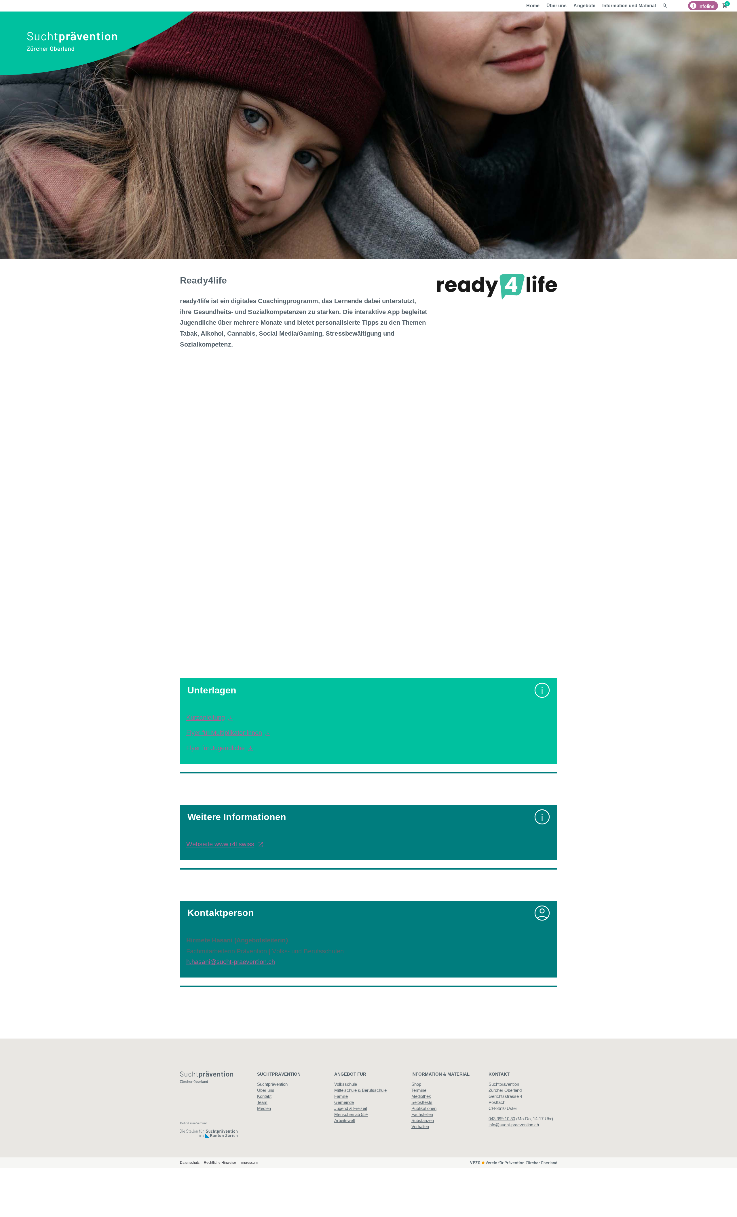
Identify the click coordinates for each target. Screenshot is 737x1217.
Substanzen (422, 1120)
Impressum (249, 1163)
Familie (341, 1096)
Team (262, 1102)
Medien (264, 1108)
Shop (416, 1084)
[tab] (368, 479)
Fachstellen (422, 1114)
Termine (418, 1090)
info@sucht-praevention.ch (514, 1124)
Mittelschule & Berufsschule (360, 1090)
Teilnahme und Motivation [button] (262, 599)
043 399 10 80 (502, 1118)
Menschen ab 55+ (351, 1114)
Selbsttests (421, 1102)
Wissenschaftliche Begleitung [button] (270, 625)
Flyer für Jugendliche (215, 748)
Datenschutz (190, 1163)
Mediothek (421, 1096)
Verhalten (420, 1126)
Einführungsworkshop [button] (253, 411)
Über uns (556, 5)
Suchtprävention (272, 1084)
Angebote (584, 5)
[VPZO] (513, 1162)
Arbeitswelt (344, 1120)
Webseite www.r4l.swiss (220, 844)
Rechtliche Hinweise (220, 1163)
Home (532, 5)
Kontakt (264, 1096)
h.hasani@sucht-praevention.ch (230, 961)
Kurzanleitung (205, 717)
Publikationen (423, 1108)
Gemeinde (344, 1102)
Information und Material (629, 5)
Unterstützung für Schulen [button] (263, 573)
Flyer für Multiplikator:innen (224, 732)
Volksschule (345, 1084)
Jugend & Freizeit (350, 1108)
